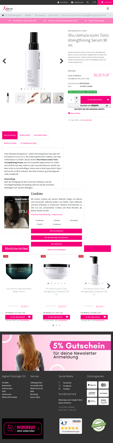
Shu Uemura (39, 15)
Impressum (6, 394)
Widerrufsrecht (36, 388)
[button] (89, 107)
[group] (56, 271)
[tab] (10, 135)
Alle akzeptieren (56, 231)
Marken (28, 15)
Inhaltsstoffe (25, 135)
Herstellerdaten (40, 135)
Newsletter (6, 385)
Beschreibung (10, 135)
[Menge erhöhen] (76, 98)
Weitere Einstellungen (57, 249)
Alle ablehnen (56, 244)
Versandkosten (87, 120)
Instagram (67, 386)
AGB (4, 391)
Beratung (34, 394)
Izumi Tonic (53, 15)
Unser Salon (35, 397)
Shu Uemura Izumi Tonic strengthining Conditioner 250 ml (94, 291)
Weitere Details (10, 143)
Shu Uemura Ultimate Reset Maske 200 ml (18, 290)
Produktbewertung (28, 143)
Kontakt (5, 382)
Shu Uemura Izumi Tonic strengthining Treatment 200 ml (56, 291)
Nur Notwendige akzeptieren (56, 237)
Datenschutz (7, 388)
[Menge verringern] (76, 102)
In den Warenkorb (95, 99)
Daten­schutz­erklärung (41, 214)
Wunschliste (75, 113)
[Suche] (88, 2)
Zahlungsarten (36, 382)
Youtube (66, 389)
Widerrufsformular (9, 397)
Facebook (67, 382)
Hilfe (32, 391)
